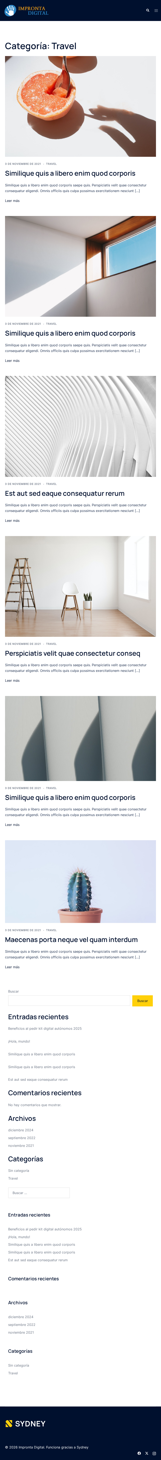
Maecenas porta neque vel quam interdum (71, 939)
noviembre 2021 (21, 1145)
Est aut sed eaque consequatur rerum (65, 493)
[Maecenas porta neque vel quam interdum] (80, 881)
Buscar (13, 991)
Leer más (12, 201)
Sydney (82, 1447)
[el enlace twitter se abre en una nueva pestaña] (146, 1453)
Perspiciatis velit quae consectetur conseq (72, 653)
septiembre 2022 (21, 1138)
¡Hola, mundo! (19, 1041)
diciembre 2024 (20, 1130)
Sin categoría (18, 1170)
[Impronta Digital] (27, 10)
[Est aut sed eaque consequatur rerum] (80, 426)
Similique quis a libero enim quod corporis (70, 173)
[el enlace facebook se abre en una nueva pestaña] (139, 1453)
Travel (51, 163)
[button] (147, 10)
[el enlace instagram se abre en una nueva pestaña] (154, 1453)
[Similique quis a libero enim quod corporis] (80, 106)
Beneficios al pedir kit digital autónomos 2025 (45, 1028)
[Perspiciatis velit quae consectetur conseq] (80, 586)
